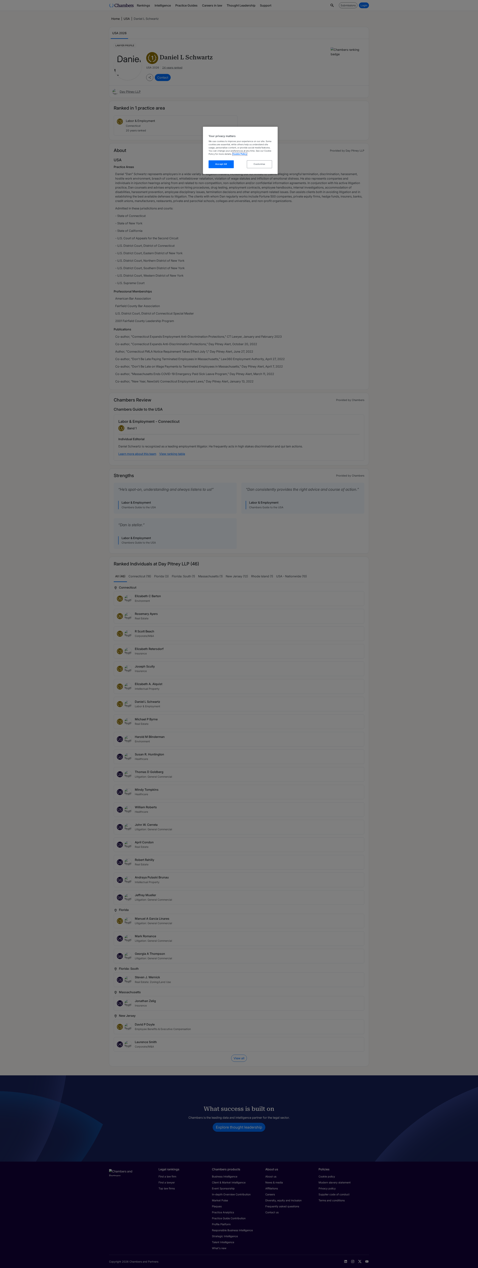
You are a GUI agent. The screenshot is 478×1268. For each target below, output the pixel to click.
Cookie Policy (240, 154)
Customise (259, 164)
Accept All (221, 164)
